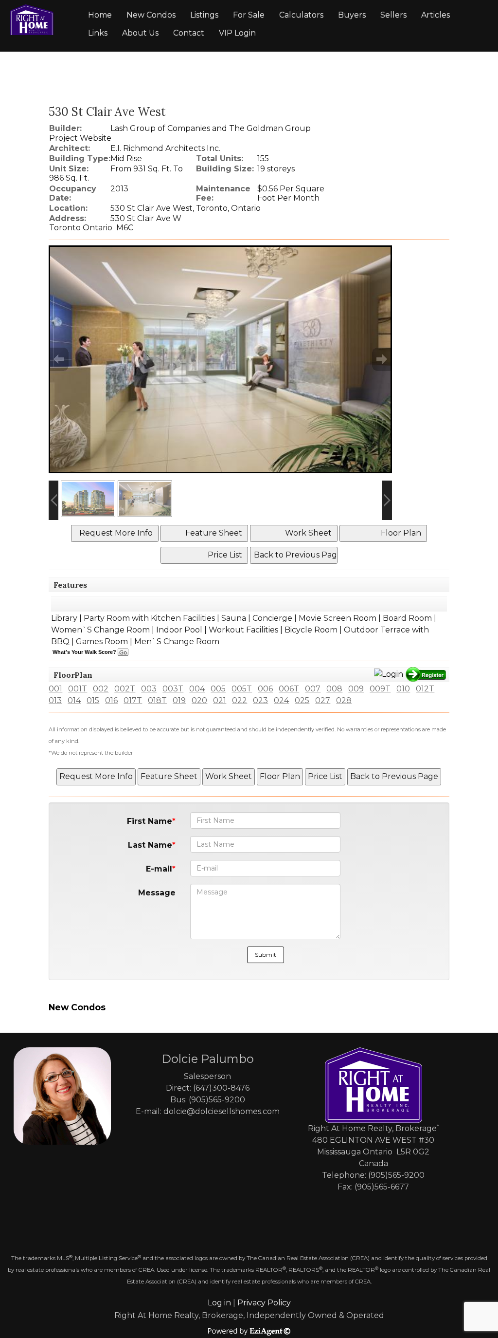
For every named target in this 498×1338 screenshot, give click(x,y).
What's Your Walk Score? (85, 652)
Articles (435, 14)
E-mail (159, 868)
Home (100, 14)
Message (157, 892)
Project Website (80, 138)
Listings (204, 14)
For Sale (249, 14)
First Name (149, 821)
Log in (219, 1302)
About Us (140, 32)
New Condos (151, 14)
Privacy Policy (264, 1302)
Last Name (150, 845)
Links (97, 32)
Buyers (352, 14)
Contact (188, 32)
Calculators (301, 14)
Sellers (393, 14)
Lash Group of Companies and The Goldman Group (210, 128)
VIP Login (237, 32)
